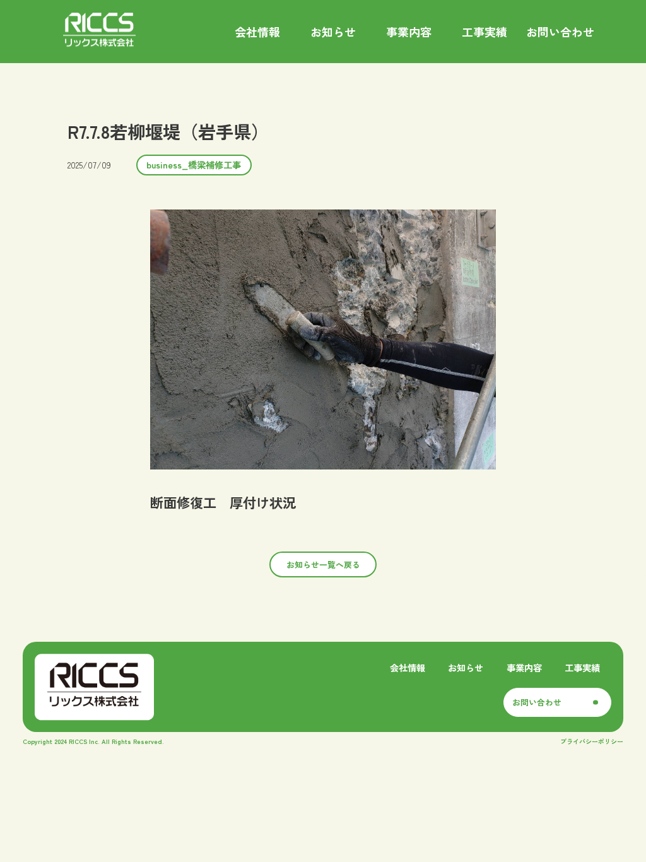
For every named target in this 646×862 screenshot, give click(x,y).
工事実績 (582, 667)
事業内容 (524, 667)
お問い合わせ (536, 702)
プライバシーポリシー (591, 741)
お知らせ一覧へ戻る (323, 564)
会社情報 (407, 667)
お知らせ (465, 667)
